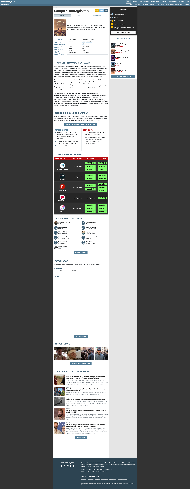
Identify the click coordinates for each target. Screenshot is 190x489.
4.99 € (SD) (102, 166)
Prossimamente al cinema (123, 76)
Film (128, 2)
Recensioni (137, 4)
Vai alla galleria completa (81, 363)
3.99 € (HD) (90, 166)
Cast (57, 47)
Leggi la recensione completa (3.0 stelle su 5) (81, 124)
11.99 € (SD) (102, 187)
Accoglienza (59, 49)
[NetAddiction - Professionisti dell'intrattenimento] (94, 476)
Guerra (83, 41)
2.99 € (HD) (90, 175)
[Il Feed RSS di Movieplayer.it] (73, 466)
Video (79, 15)
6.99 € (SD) (102, 178)
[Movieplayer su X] (64, 466)
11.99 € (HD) (102, 184)
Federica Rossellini (91, 222)
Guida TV (182, 2)
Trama (58, 41)
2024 (83, 44)
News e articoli (60, 54)
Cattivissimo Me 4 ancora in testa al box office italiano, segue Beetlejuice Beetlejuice (86, 390)
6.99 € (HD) (102, 175)
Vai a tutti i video (81, 336)
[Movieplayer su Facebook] (61, 466)
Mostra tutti (81, 437)
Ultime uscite (160, 4)
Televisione (144, 2)
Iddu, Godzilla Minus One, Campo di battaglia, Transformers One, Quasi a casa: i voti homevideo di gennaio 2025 (85, 377)
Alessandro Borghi (64, 222)
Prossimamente (170, 4)
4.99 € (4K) (102, 163)
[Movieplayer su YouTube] (70, 466)
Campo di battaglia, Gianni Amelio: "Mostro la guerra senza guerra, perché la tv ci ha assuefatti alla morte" (85, 425)
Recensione (59, 43)
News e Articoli (97, 15)
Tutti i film (152, 4)
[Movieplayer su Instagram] (67, 466)
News (131, 4)
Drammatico (89, 41)
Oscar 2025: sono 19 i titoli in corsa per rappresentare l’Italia (86, 400)
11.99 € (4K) (102, 191)
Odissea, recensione (11, 4)
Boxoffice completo (123, 32)
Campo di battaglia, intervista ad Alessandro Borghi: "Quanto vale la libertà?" (86, 411)
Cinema (164, 2)
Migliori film (145, 4)
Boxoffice (186, 4)
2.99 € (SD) (90, 163)
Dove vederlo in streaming (60, 45)
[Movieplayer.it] (8, 2)
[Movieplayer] (67, 463)
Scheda (62, 15)
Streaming (173, 2)
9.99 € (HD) (102, 198)
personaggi (155, 2)
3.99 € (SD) (90, 208)
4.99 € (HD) (102, 169)
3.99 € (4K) (90, 169)
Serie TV (135, 2)
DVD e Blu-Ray (178, 4)
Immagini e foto (60, 53)
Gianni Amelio (85, 46)
